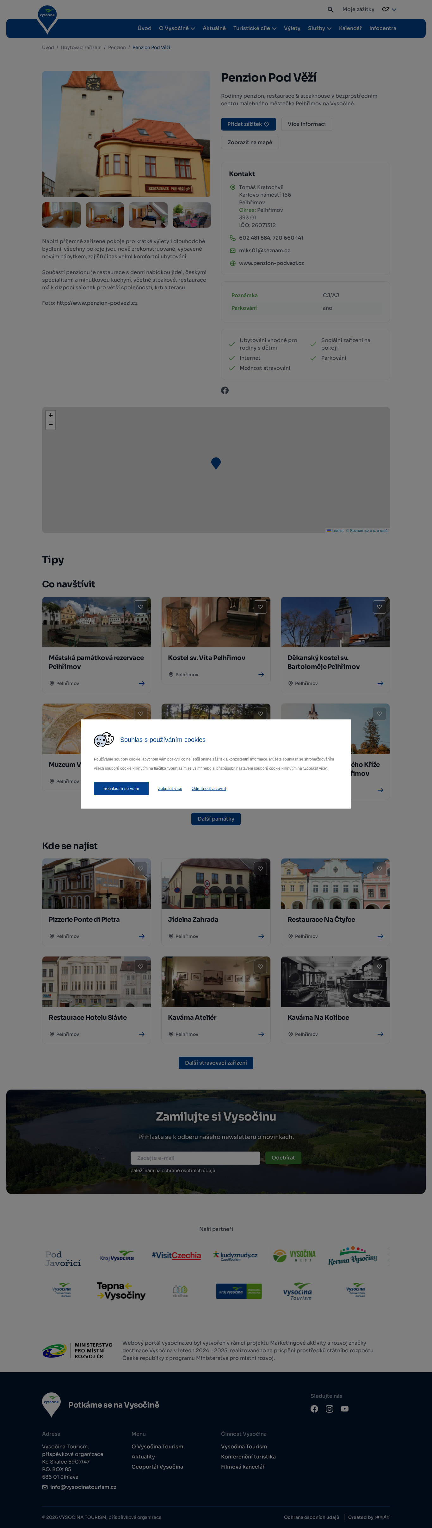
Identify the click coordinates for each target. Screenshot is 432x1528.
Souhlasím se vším (121, 788)
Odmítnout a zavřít (209, 788)
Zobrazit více (170, 788)
